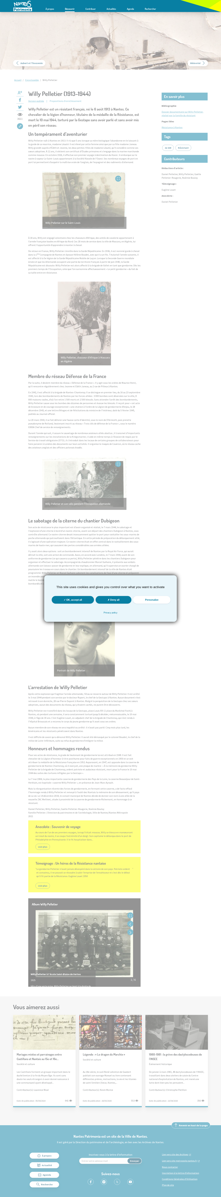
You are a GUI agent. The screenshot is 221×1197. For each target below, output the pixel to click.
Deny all (114, 599)
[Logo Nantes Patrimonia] (22, 5)
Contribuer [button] (90, 8)
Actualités (111, 8)
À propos (50, 8)
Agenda (130, 8)
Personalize (151, 599)
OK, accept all (74, 599)
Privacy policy (110, 612)
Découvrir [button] (70, 8)
